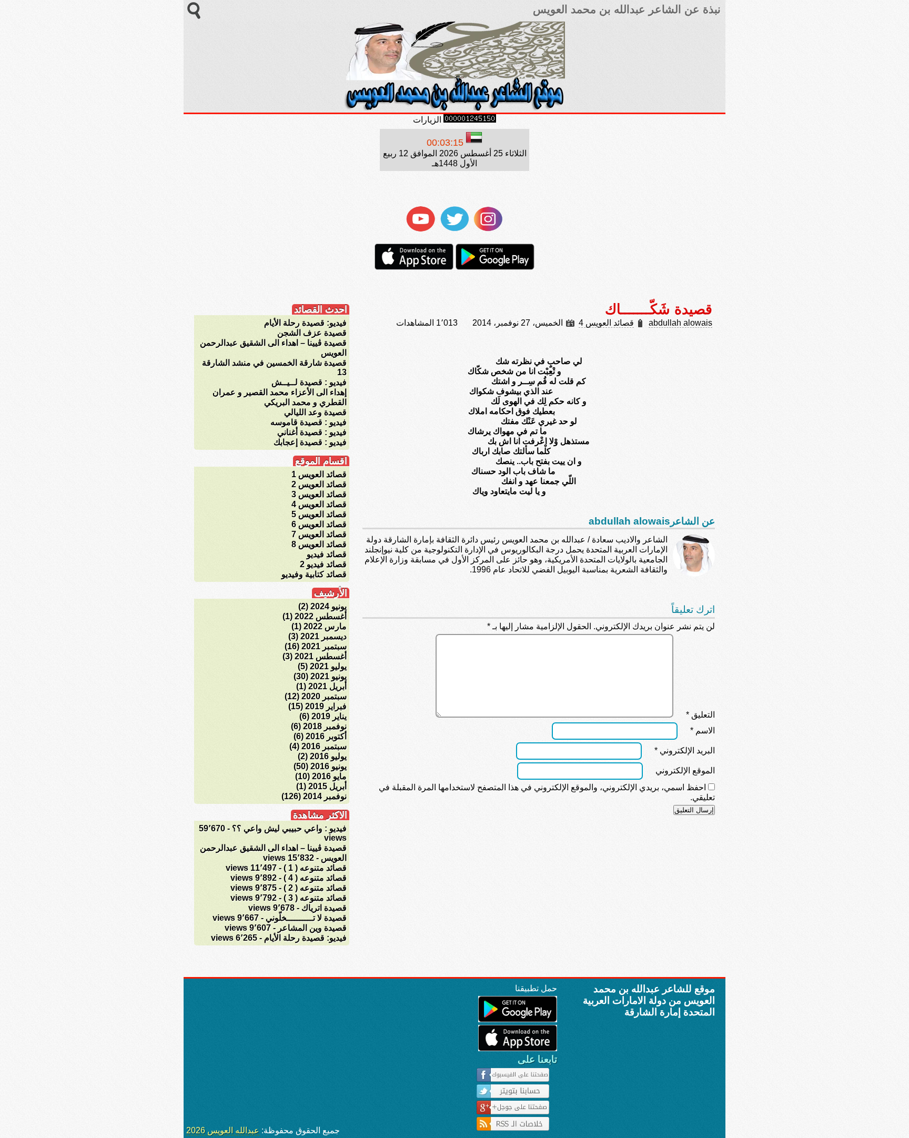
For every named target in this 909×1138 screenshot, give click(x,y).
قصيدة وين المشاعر (312, 927)
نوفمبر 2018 (325, 726)
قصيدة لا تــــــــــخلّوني (306, 917)
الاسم (702, 730)
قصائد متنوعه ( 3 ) (315, 897)
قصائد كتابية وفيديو (314, 574)
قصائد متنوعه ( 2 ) (315, 887)
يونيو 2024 (328, 606)
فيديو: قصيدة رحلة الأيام (305, 322)
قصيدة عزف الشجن (312, 332)
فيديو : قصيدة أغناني (312, 432)
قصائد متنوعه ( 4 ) (315, 877)
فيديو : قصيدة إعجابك (310, 442)
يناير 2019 (329, 716)
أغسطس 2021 (321, 656)
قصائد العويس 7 (319, 534)
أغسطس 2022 (321, 616)
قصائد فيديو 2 (323, 564)
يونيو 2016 (328, 766)
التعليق (700, 714)
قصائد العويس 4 (606, 322)
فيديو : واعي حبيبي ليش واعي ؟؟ (289, 828)
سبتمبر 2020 (324, 696)
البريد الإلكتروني (684, 750)
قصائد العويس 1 (319, 474)
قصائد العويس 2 (319, 484)
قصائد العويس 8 (319, 544)
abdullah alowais (680, 322)
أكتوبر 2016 (326, 736)
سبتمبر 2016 (324, 746)
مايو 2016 (329, 776)
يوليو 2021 (328, 666)
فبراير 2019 (326, 706)
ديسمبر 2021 (323, 636)
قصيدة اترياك (324, 907)
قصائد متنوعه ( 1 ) (315, 867)
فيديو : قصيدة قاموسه (308, 422)
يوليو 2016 (328, 756)
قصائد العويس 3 (319, 494)
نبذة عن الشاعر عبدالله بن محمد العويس (625, 9)
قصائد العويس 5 (319, 514)
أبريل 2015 (327, 786)
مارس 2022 (325, 626)
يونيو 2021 (328, 676)
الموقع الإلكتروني (685, 770)
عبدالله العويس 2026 (222, 1130)
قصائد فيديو (327, 554)
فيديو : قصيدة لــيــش (309, 382)
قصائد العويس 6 (319, 524)
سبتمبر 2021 (324, 646)
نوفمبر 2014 (325, 796)
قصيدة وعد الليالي (315, 412)
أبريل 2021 (327, 686)
